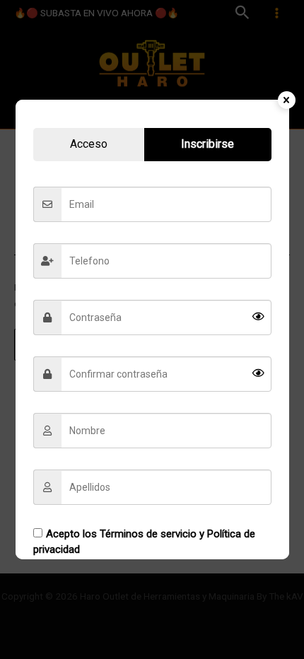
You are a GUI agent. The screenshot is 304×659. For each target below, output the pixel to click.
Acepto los (144, 541)
